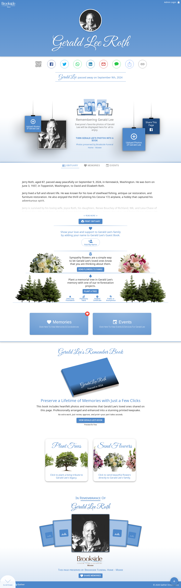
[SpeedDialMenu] (174, 581)
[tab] (70, 165)
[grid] (90, 127)
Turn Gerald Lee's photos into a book (95, 139)
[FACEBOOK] (51, 64)
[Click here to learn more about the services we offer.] (90, 561)
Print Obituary (92, 221)
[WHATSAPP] (77, 64)
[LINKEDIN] (90, 64)
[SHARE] (129, 64)
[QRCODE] (38, 64)
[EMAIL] (103, 64)
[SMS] (116, 64)
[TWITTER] (64, 64)
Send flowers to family (90, 269)
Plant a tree (90, 291)
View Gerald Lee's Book (90, 420)
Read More (90, 216)
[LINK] (142, 64)
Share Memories (92, 575)
